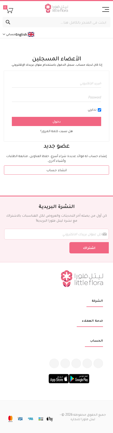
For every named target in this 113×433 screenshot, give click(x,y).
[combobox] (56, 22)
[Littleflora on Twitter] (87, 363)
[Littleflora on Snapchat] (54, 363)
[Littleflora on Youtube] (65, 363)
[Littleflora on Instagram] (76, 363)
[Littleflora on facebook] (98, 363)
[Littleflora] (56, 9)
